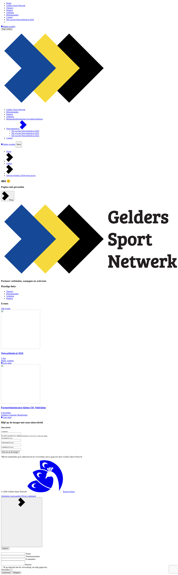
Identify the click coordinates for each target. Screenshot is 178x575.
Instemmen (6, 573)
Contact (9, 17)
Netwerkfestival (13, 129)
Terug (11, 200)
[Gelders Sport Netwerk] (89, 105)
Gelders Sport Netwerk (15, 5)
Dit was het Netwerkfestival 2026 (20, 20)
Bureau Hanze (69, 491)
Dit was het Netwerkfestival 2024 (25, 136)
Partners (9, 10)
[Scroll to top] (21, 522)
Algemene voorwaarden (11, 496)
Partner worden (9, 26)
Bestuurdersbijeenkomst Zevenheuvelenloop (24, 119)
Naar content (7, 29)
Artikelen (10, 12)
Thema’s (9, 8)
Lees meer (7, 363)
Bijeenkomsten (12, 15)
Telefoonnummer (33, 556)
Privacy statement (28, 496)
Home (8, 3)
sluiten (5, 548)
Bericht (28, 565)
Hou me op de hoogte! (10, 452)
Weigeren (16, 573)
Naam (28, 554)
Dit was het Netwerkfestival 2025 (25, 133)
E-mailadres (30, 559)
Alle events (5, 308)
